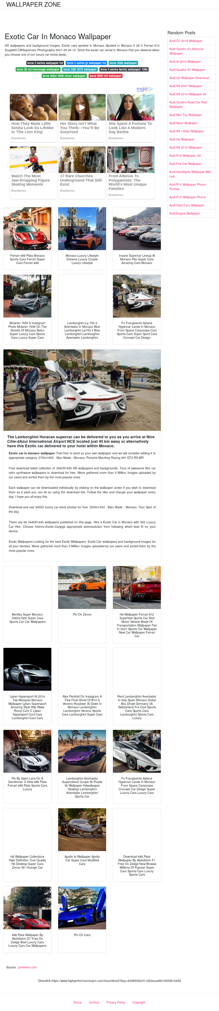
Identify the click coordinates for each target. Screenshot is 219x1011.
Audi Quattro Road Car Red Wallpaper (188, 104)
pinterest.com (27, 967)
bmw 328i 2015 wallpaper (80, 69)
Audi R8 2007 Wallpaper (185, 86)
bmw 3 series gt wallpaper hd (86, 63)
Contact (94, 1002)
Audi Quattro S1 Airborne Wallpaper (186, 51)
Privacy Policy (116, 1002)
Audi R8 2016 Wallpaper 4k (187, 94)
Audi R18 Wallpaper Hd (185, 155)
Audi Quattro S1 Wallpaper (187, 69)
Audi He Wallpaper (181, 139)
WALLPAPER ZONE (33, 4)
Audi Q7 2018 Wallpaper (185, 41)
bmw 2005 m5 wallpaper (105, 76)
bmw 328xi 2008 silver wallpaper (64, 76)
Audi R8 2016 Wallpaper (185, 147)
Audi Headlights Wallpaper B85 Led (190, 174)
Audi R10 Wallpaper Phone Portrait (187, 186)
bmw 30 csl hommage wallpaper (38, 69)
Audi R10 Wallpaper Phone (187, 197)
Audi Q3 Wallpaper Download (189, 78)
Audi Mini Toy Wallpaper (185, 115)
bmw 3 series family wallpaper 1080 (124, 69)
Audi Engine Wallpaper (184, 213)
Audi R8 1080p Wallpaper (186, 131)
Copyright (138, 1002)
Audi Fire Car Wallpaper (185, 163)
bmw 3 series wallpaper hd (45, 63)
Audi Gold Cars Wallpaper (186, 205)
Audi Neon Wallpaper (183, 123)
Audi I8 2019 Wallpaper (185, 61)
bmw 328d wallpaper (123, 63)
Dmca (77, 1002)
